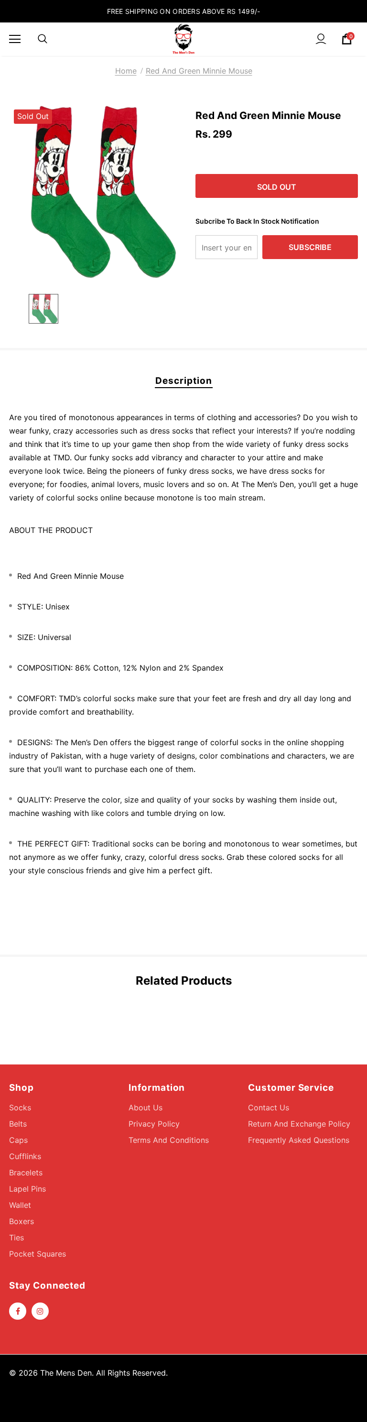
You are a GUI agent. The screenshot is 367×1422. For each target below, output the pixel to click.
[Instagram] (40, 1311)
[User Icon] (321, 39)
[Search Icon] (42, 39)
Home (126, 71)
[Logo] (183, 38)
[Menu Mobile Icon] (15, 39)
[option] (96, 192)
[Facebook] (17, 1311)
